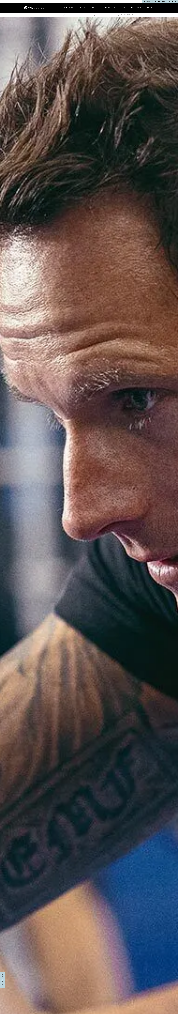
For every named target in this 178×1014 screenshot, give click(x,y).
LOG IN (170, 1)
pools (93, 8)
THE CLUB (66, 8)
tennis (105, 8)
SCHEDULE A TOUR (152, 1)
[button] (175, 1)
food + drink (135, 8)
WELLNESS (118, 8)
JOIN (163, 1)
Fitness (80, 8)
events (150, 8)
